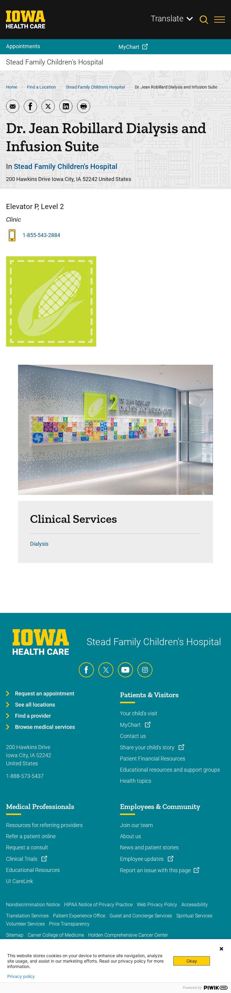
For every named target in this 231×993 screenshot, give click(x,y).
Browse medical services (45, 727)
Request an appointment (44, 693)
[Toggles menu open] (219, 19)
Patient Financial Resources (152, 758)
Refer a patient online (31, 836)
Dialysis (39, 544)
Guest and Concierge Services (140, 916)
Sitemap (14, 935)
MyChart (131, 725)
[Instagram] (144, 669)
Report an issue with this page (155, 870)
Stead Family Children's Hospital (95, 87)
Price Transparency (69, 924)
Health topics (135, 781)
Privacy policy (21, 976)
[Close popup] (221, 948)
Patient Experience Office (79, 916)
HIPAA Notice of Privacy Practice (98, 904)
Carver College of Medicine (56, 935)
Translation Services (27, 916)
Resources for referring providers (44, 825)
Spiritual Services (194, 916)
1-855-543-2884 (41, 235)
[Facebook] (86, 669)
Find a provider (33, 716)
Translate (167, 18)
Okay (191, 960)
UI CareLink (19, 881)
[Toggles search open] (207, 19)
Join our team (136, 825)
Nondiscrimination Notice (33, 904)
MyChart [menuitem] (129, 47)
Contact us (133, 736)
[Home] (29, 20)
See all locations (35, 704)
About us (130, 836)
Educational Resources (33, 870)
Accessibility (194, 904)
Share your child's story (148, 747)
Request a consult (27, 847)
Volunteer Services (25, 924)
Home (11, 87)
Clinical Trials (22, 859)
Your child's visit (138, 713)
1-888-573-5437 (25, 776)
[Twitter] (105, 669)
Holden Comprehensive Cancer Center (128, 935)
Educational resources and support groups (170, 770)
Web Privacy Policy (157, 904)
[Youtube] (125, 669)
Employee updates (142, 859)
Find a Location (41, 87)
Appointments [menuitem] (23, 46)
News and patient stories (149, 847)
